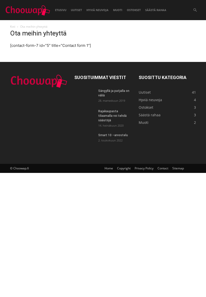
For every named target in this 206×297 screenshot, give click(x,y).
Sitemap (178, 168)
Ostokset (134, 10)
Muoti (117, 10)
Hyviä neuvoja (97, 10)
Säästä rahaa (155, 10)
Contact (163, 168)
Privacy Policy (144, 168)
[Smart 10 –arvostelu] (84, 140)
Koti (12, 26)
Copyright (124, 168)
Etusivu (60, 10)
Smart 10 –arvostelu (113, 135)
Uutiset (76, 10)
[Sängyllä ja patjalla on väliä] (84, 96)
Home (109, 168)
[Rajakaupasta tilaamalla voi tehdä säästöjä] (84, 116)
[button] (195, 10)
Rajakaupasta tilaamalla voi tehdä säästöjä (112, 115)
